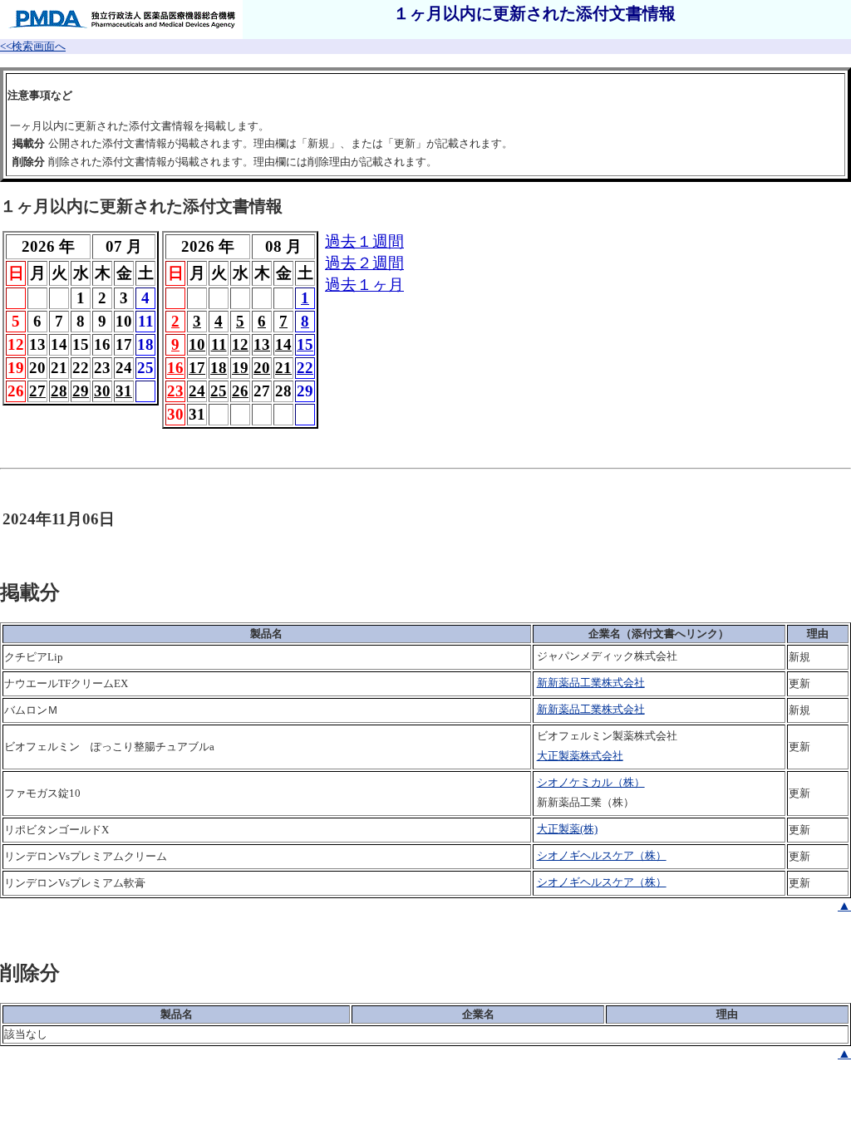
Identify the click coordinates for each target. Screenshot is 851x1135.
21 (283, 367)
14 (283, 344)
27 (37, 391)
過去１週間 (364, 241)
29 (80, 391)
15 (305, 344)
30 (102, 391)
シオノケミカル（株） (591, 782)
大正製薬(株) (567, 829)
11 (219, 344)
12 (240, 344)
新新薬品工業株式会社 (591, 682)
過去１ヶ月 (364, 284)
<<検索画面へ (33, 46)
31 (124, 391)
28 (59, 391)
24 (197, 391)
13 (261, 344)
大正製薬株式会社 (580, 755)
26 (240, 391)
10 (197, 344)
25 (218, 391)
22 (305, 367)
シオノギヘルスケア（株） (602, 855)
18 (218, 367)
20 (261, 367)
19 (240, 367)
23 (175, 391)
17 (197, 367)
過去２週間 (364, 263)
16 (175, 367)
